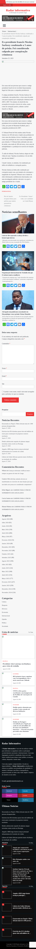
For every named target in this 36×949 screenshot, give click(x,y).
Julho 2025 (5, 564)
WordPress (26, 946)
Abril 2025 (5, 575)
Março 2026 (5, 536)
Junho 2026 (5, 526)
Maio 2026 (5, 529)
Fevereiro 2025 (6, 582)
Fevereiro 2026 (6, 540)
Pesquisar (5, 410)
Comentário (6, 343)
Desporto (4, 605)
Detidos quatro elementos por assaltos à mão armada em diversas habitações (22, 709)
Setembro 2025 (6, 557)
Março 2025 (5, 578)
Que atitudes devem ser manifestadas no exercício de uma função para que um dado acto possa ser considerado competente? (17, 481)
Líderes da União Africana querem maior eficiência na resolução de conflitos (21, 908)
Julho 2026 (5, 522)
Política (4, 623)
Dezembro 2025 (7, 547)
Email (4, 376)
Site (3, 384)
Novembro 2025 (7, 550)
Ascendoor (14, 946)
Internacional (6, 191)
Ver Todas (30, 632)
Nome (4, 368)
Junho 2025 (5, 568)
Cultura (4, 602)
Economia (5, 612)
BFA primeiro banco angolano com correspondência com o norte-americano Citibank (22, 678)
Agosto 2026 (6, 519)
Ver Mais (31, 843)
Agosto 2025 (6, 561)
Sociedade (5, 626)
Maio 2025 (5, 571)
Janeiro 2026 (6, 543)
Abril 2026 (5, 533)
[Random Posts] (29, 25)
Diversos (4, 609)
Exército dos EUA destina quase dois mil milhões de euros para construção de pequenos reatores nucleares (17, 434)
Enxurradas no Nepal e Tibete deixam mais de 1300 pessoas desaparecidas (22, 920)
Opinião (4, 619)
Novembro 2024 (7, 592)
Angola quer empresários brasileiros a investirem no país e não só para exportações (22, 849)
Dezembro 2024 (7, 589)
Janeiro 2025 (6, 585)
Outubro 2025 (6, 554)
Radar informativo (18, 10)
